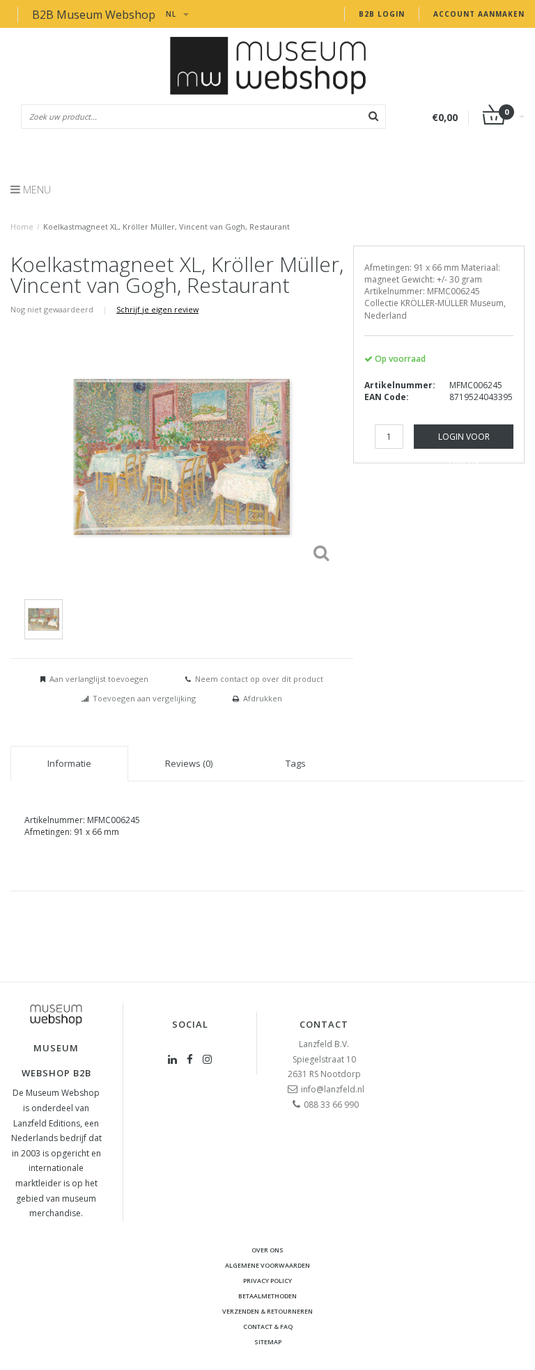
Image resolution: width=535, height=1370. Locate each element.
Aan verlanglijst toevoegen (98, 679)
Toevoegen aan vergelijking (144, 698)
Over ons (267, 1249)
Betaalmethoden (267, 1295)
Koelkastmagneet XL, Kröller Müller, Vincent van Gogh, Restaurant (166, 226)
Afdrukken (262, 698)
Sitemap (267, 1341)
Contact (324, 1024)
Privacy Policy (267, 1280)
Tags (296, 763)
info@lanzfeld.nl (332, 1089)
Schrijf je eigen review (157, 309)
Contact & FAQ (268, 1326)
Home (21, 226)
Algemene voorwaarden (267, 1265)
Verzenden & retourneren (267, 1311)
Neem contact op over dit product (259, 679)
